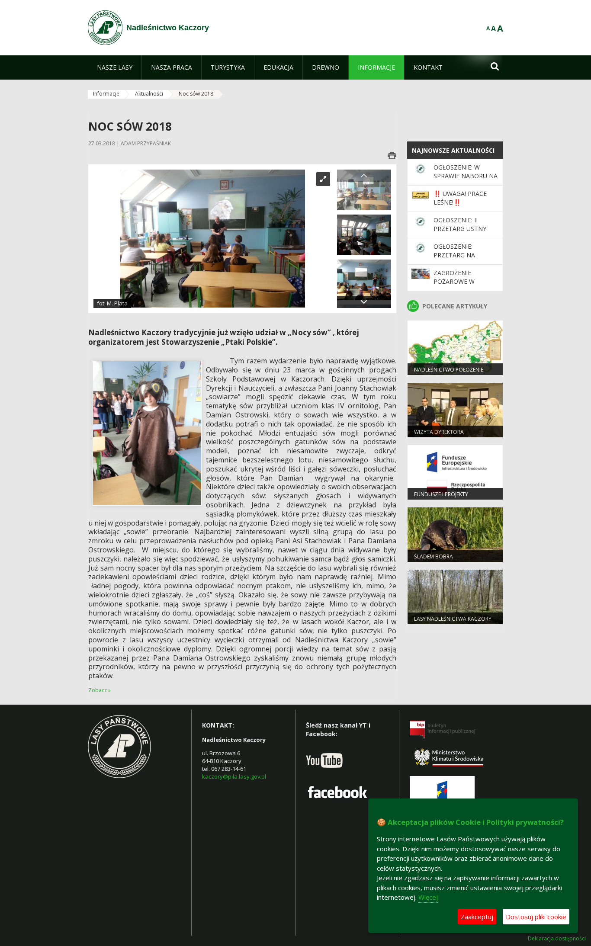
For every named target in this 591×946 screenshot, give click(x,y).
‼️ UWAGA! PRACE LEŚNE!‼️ (460, 197)
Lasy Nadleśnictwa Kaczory (452, 618)
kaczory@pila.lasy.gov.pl (234, 776)
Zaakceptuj (477, 916)
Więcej (428, 897)
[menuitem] (114, 67)
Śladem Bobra (433, 556)
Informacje (106, 93)
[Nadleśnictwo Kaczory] (105, 27)
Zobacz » (99, 690)
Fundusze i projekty (441, 494)
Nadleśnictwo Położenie (448, 369)
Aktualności (149, 93)
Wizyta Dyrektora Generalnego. (439, 435)
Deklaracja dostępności (557, 939)
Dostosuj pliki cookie (536, 916)
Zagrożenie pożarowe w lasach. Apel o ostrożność (457, 286)
